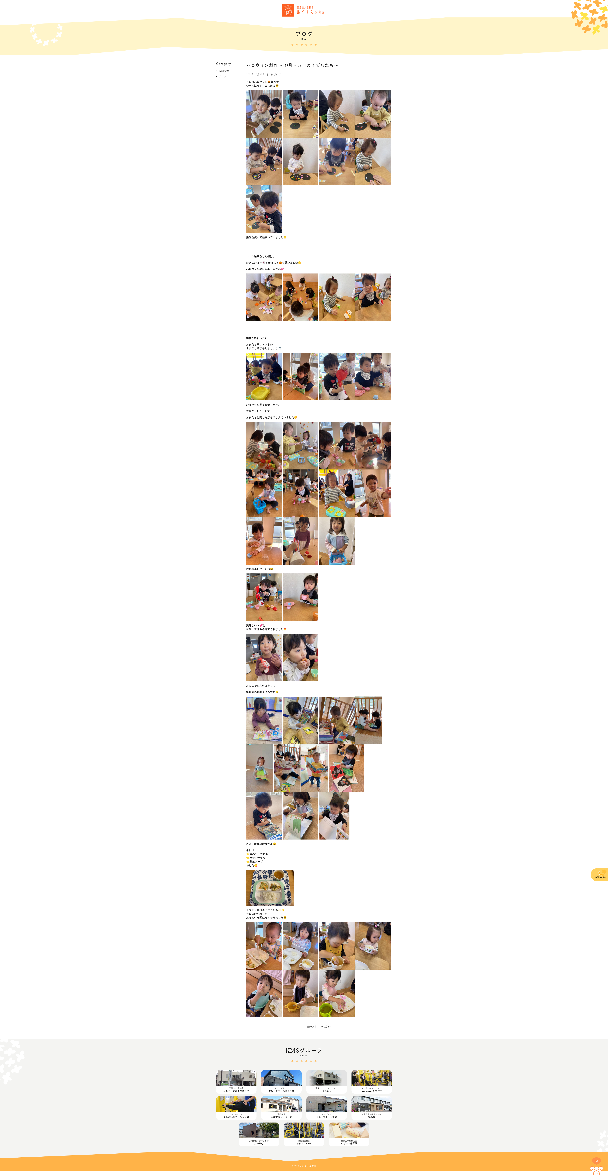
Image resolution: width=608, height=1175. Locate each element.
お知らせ (223, 70)
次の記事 (326, 1026)
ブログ (222, 76)
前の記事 (312, 1026)
